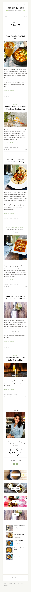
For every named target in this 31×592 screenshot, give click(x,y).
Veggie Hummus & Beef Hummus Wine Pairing (15, 160)
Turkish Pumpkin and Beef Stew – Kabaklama (19, 541)
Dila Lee (18, 95)
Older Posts (21, 404)
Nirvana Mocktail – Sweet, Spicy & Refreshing (15, 358)
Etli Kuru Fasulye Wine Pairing (15, 230)
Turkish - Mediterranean (18, 227)
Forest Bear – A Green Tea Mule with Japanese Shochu (15, 297)
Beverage (15, 33)
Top (25, 587)
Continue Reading (9, 90)
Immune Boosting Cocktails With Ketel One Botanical (15, 107)
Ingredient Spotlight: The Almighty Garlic (19, 526)
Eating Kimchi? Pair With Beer (15, 37)
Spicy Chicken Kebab (18, 555)
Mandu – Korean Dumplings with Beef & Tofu (19, 534)
